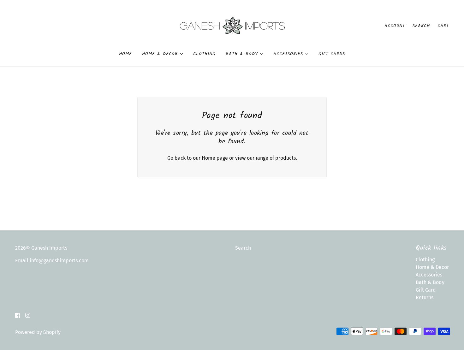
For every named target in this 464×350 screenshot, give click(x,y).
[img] (18, 315)
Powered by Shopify (38, 332)
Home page (215, 158)
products (285, 158)
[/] (232, 25)
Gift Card (426, 290)
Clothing (425, 260)
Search (421, 25)
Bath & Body (430, 282)
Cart (443, 25)
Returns (424, 297)
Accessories (429, 275)
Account (394, 25)
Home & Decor (432, 267)
